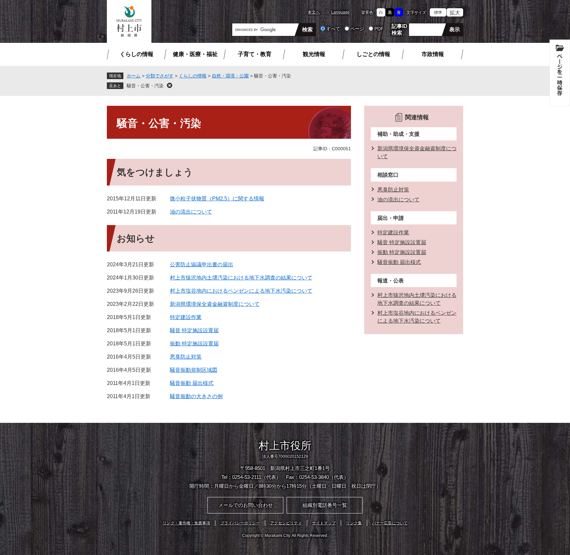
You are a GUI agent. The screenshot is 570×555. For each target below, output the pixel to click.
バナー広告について (390, 523)
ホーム (134, 75)
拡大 (455, 12)
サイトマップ (324, 523)
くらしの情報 (136, 54)
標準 (438, 12)
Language (340, 12)
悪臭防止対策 (186, 357)
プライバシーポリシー (240, 523)
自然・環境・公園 (230, 75)
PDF (379, 28)
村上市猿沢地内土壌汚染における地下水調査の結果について (241, 277)
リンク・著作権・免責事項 (186, 523)
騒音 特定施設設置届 (194, 330)
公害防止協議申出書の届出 (201, 264)
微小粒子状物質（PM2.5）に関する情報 (217, 198)
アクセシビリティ (286, 523)
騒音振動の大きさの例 (196, 396)
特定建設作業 (186, 317)
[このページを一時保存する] (560, 73)
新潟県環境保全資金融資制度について (215, 304)
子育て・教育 (254, 54)
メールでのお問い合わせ (245, 505)
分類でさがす (160, 75)
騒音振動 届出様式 (191, 383)
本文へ (314, 12)
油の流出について (191, 212)
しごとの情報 (373, 54)
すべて (333, 28)
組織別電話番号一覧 (324, 505)
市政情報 (433, 54)
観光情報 (314, 54)
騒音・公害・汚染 (145, 85)
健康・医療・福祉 (195, 54)
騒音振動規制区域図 (193, 370)
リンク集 (354, 523)
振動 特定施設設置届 (194, 343)
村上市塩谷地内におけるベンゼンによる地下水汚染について (241, 291)
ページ (357, 28)
